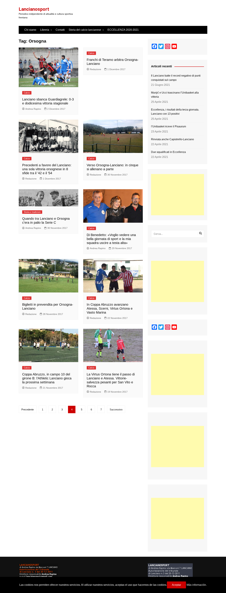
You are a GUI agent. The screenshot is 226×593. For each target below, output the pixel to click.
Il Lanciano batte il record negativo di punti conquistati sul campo (176, 77)
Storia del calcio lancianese (85, 29)
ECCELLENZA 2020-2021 (123, 29)
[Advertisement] (177, 194)
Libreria (44, 29)
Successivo (116, 409)
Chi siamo (30, 29)
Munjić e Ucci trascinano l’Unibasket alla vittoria (175, 94)
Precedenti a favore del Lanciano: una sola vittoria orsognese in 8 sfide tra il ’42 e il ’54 (46, 169)
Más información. (197, 584)
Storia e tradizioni (32, 212)
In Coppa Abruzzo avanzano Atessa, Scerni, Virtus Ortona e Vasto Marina (110, 308)
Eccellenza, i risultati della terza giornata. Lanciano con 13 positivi (175, 111)
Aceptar (176, 584)
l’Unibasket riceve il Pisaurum (168, 126)
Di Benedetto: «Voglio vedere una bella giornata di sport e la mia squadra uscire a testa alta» (111, 239)
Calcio (27, 93)
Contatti (60, 29)
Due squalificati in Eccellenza (168, 152)
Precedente (27, 409)
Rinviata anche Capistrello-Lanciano (172, 139)
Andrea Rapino (33, 109)
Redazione (95, 69)
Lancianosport (34, 9)
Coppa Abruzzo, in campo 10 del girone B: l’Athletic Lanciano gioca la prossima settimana (46, 378)
